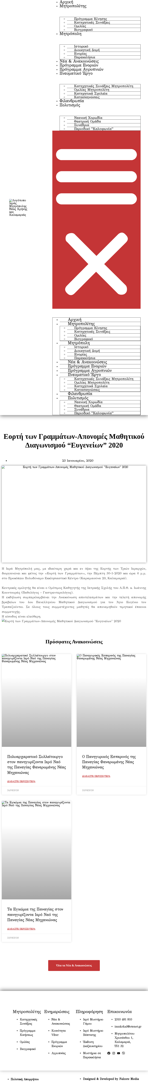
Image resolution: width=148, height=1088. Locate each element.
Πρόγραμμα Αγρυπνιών (81, 69)
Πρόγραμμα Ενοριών (79, 65)
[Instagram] (113, 1053)
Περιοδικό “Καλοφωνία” (93, 129)
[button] (96, 220)
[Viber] (123, 1053)
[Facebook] (108, 1053)
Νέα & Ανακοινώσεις (79, 61)
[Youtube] (118, 1053)
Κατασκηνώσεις (87, 97)
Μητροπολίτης (73, 5)
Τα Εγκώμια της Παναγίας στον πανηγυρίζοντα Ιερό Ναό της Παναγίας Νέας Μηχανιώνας (35, 914)
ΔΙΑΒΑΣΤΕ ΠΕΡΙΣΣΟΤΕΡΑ (21, 781)
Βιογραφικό (83, 30)
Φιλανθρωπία (72, 100)
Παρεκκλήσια (84, 57)
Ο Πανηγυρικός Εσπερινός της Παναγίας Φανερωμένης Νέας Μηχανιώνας (109, 762)
